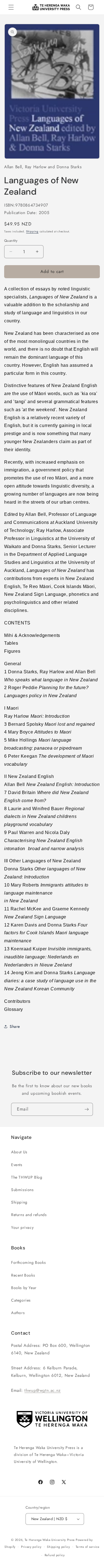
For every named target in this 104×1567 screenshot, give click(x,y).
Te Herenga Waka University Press (50, 1540)
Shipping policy (58, 1547)
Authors (18, 1312)
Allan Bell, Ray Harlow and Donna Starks (43, 167)
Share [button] (15, 1026)
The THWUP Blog (26, 1177)
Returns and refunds (29, 1214)
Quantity (10, 240)
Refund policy (55, 1555)
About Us (19, 1152)
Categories (21, 1300)
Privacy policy (31, 1547)
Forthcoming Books (28, 1262)
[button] (11, 7)
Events (16, 1164)
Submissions (22, 1189)
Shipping (32, 231)
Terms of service (88, 1547)
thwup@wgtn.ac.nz (42, 1390)
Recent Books (23, 1275)
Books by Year (24, 1287)
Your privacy (22, 1227)
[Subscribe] (86, 1109)
